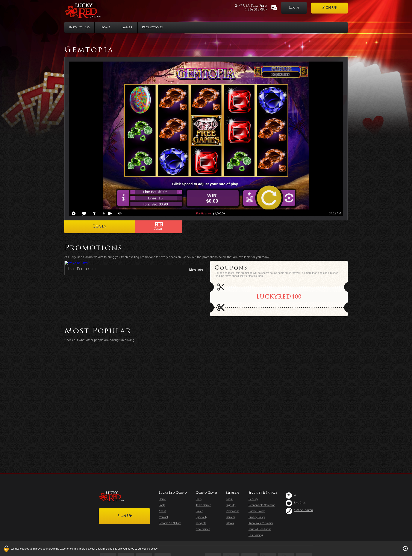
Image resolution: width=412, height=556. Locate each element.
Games (126, 27)
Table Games (203, 505)
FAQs (162, 505)
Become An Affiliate (170, 523)
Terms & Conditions (259, 529)
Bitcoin (230, 523)
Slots (198, 499)
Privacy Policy (256, 517)
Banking (231, 517)
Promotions (152, 27)
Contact (163, 517)
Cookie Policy (256, 511)
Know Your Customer (260, 523)
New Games (203, 529)
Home (105, 27)
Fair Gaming (255, 535)
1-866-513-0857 (256, 9)
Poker (199, 511)
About (162, 511)
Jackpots (201, 523)
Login (294, 7)
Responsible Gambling (261, 505)
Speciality (201, 517)
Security (253, 499)
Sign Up (329, 8)
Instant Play (79, 27)
